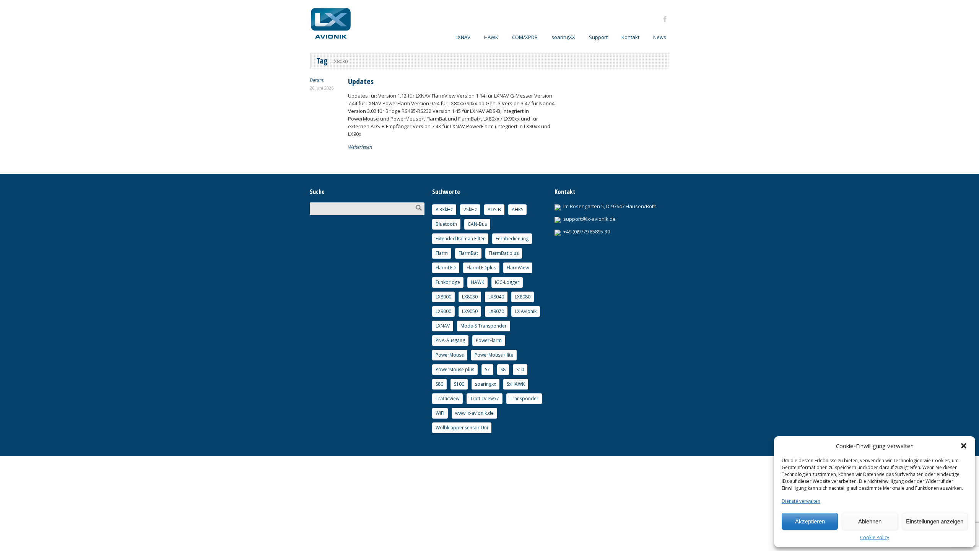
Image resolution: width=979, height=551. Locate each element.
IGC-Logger (507, 282)
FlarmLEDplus (481, 267)
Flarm (442, 253)
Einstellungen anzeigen (934, 521)
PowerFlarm (489, 340)
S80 (439, 384)
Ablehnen (869, 521)
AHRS (517, 209)
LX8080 (522, 296)
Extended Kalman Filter (460, 238)
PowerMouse (450, 355)
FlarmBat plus (504, 253)
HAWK (491, 37)
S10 (520, 369)
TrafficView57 (484, 398)
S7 (487, 369)
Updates (361, 81)
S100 (459, 384)
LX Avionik (526, 311)
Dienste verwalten (801, 501)
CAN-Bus (477, 224)
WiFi (440, 413)
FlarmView (518, 267)
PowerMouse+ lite (494, 355)
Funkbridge (448, 282)
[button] (964, 446)
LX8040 (496, 296)
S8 (503, 369)
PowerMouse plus (455, 369)
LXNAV (443, 326)
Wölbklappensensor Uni (462, 427)
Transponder (524, 398)
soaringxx (485, 384)
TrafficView (447, 398)
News (659, 37)
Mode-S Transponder (483, 326)
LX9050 (470, 311)
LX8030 (470, 296)
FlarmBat (468, 253)
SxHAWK (516, 384)
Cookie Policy (874, 537)
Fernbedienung (512, 238)
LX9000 (443, 311)
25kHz (470, 209)
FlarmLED (446, 267)
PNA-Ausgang (450, 340)
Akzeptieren (810, 521)
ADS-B (494, 209)
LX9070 (496, 311)
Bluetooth (446, 224)
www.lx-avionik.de (474, 413)
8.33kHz (444, 209)
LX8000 (443, 296)
